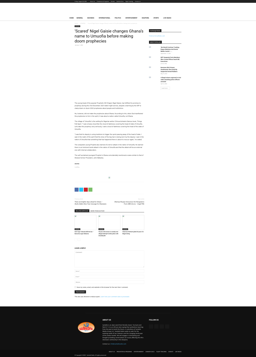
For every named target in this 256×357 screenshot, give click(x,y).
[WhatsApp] (90, 190)
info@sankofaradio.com (118, 344)
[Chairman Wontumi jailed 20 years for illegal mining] (133, 222)
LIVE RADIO (167, 18)
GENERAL (79, 18)
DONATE (170, 352)
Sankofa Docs (120, 1)
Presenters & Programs (103, 1)
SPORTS (156, 18)
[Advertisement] (145, 10)
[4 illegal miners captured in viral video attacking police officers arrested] (150, 77)
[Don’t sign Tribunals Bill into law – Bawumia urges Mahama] (85, 222)
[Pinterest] (86, 190)
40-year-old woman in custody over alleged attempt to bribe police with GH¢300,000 (108, 233)
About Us (92, 1)
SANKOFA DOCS (150, 352)
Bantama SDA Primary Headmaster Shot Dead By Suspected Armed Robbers (169, 69)
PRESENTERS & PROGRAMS (124, 352)
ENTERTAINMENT (131, 18)
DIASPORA (145, 18)
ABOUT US (112, 352)
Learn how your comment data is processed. (115, 296)
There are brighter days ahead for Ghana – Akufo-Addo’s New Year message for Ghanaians (90, 203)
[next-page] (79, 239)
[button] (185, 18)
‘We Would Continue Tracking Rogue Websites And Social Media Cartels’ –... (170, 49)
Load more (165, 88)
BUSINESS (90, 18)
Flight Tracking (129, 1)
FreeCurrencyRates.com (157, 36)
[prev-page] (76, 239)
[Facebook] (170, 1)
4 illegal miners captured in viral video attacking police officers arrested (171, 79)
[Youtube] (179, 1)
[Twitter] (176, 1)
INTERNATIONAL (104, 18)
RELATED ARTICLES (82, 211)
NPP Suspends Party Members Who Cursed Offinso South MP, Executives (170, 59)
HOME (71, 18)
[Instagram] (173, 1)
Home (76, 23)
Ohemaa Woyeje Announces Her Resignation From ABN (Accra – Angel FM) (129, 203)
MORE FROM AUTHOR (97, 211)
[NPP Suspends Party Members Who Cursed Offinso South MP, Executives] (150, 57)
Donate (113, 1)
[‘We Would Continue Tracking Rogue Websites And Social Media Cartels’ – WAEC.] (150, 47)
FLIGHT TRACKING (161, 352)
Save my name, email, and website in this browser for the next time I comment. (102, 287)
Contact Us (137, 1)
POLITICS (118, 18)
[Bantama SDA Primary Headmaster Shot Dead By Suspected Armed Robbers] (150, 67)
